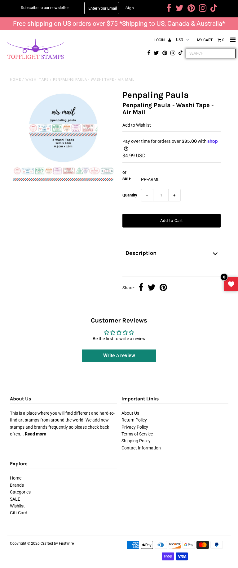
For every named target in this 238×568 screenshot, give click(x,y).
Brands (17, 485)
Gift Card (18, 512)
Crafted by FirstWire (57, 543)
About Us (130, 413)
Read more (35, 433)
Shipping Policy (136, 440)
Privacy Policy (134, 427)
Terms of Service (137, 433)
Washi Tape (37, 80)
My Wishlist (231, 284)
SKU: (126, 179)
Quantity (129, 195)
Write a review (119, 355)
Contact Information (141, 447)
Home (15, 80)
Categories (20, 491)
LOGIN (160, 40)
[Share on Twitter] (152, 288)
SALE (15, 499)
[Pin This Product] (163, 288)
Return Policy (134, 419)
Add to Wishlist (136, 125)
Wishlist (17, 505)
